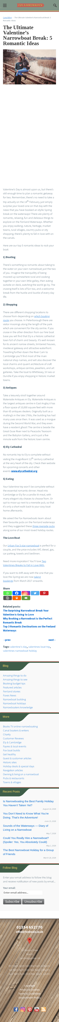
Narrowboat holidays (14, 703)
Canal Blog (7, 17)
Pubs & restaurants (13, 778)
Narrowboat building (14, 699)
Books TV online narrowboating (20, 726)
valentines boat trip (39, 646)
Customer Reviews (13, 738)
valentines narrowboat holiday (20, 650)
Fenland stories (11, 691)
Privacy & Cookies (29, 989)
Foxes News (9, 695)
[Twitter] (35, 593)
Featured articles (12, 687)
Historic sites (10, 762)
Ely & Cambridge (12, 742)
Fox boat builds (11, 750)
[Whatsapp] (7, 593)
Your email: (9, 887)
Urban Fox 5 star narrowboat (23, 545)
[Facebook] (16, 593)
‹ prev (7, 640)
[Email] (26, 598)
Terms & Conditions (29, 993)
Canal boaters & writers (16, 730)
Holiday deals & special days (18, 766)
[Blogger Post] (7, 598)
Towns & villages (12, 782)
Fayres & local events (14, 746)
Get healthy (9, 754)
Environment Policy (29, 997)
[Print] (16, 598)
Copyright (29, 985)
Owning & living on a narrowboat (21, 774)
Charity (7, 734)
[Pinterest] (44, 593)
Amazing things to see (15, 679)
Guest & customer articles (17, 758)
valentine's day (18, 646)
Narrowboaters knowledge (18, 707)
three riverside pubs (44, 526)
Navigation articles (13, 770)
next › (52, 640)
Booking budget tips (14, 683)
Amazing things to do (14, 675)
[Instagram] (26, 593)
